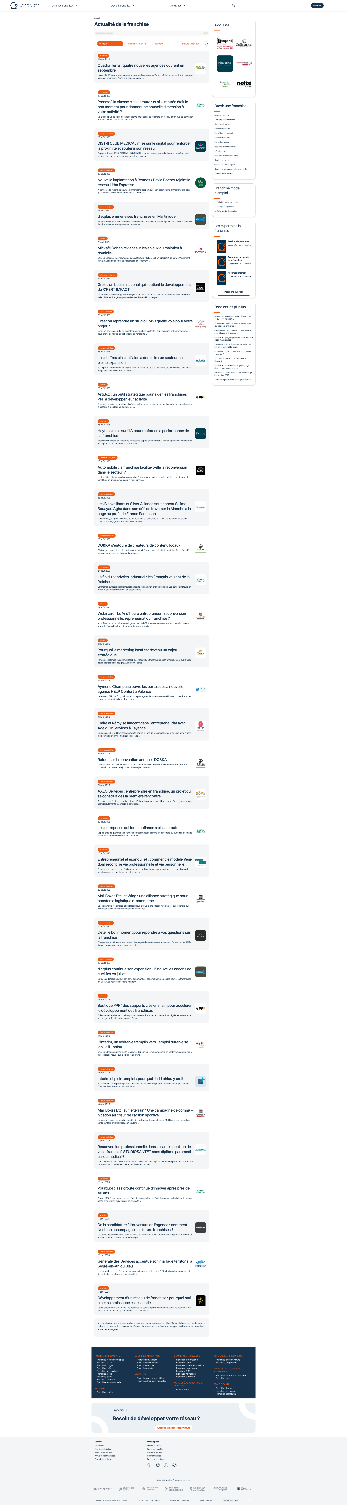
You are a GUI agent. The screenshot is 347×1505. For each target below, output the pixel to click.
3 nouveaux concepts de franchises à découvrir (230, 359)
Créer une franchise (222, 124)
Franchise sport (183, 1362)
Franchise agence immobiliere (151, 1378)
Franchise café (104, 1368)
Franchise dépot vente (186, 1368)
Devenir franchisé (221, 115)
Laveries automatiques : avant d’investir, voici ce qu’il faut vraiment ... (233, 317)
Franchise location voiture (228, 1359)
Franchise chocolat (145, 1365)
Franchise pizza (104, 1362)
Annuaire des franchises (224, 119)
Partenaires (99, 1445)
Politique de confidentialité (179, 1500)
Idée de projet (220, 151)
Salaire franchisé (154, 1456)
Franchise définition (103, 1449)
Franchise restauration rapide (110, 1359)
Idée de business (154, 1445)
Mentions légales (206, 1500)
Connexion (317, 5)
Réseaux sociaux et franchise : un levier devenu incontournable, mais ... (232, 345)
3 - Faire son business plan (225, 211)
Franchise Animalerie (186, 1373)
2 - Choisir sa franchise (224, 207)
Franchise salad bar (106, 1379)
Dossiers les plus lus (230, 307)
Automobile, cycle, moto (138, 43)
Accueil (97, 18)
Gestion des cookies (230, 1500)
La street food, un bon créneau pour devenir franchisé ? (232, 352)
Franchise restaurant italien (109, 1382)
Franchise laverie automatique (190, 1365)
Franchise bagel (104, 1376)
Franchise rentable (222, 137)
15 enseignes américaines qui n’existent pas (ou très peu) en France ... (232, 324)
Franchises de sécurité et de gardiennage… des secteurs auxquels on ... (232, 366)
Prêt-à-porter (182, 1389)
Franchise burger (105, 1365)
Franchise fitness (224, 1388)
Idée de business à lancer (225, 146)
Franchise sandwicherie (108, 1371)
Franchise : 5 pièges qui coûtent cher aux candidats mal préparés (233, 338)
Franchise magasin (222, 142)
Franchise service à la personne (231, 1375)
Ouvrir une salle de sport (224, 164)
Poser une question (233, 291)
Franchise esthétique (226, 1393)
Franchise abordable (155, 1459)
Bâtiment (159, 43)
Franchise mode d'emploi (227, 190)
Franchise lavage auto (226, 1362)
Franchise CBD (183, 1371)
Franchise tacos (104, 1373)
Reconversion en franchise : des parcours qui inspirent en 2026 (233, 373)
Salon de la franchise (103, 1452)
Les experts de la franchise (227, 228)
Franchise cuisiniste (185, 1376)
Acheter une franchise (223, 173)
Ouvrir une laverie (221, 160)
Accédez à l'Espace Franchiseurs (173, 1427)
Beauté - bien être (191, 43)
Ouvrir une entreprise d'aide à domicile (230, 169)
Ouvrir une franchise (230, 106)
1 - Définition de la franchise (226, 202)
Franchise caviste (145, 1368)
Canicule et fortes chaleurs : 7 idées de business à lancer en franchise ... (232, 331)
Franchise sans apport (223, 133)
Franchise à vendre (222, 128)
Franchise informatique (187, 1359)
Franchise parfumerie (226, 1391)
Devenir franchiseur (103, 1459)
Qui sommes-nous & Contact (149, 1500)
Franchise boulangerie (147, 1359)
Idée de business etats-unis (226, 155)
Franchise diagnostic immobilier (151, 1381)
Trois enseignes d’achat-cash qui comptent (232, 379)
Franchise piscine (105, 1392)
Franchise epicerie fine (147, 1362)
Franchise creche (224, 1378)
